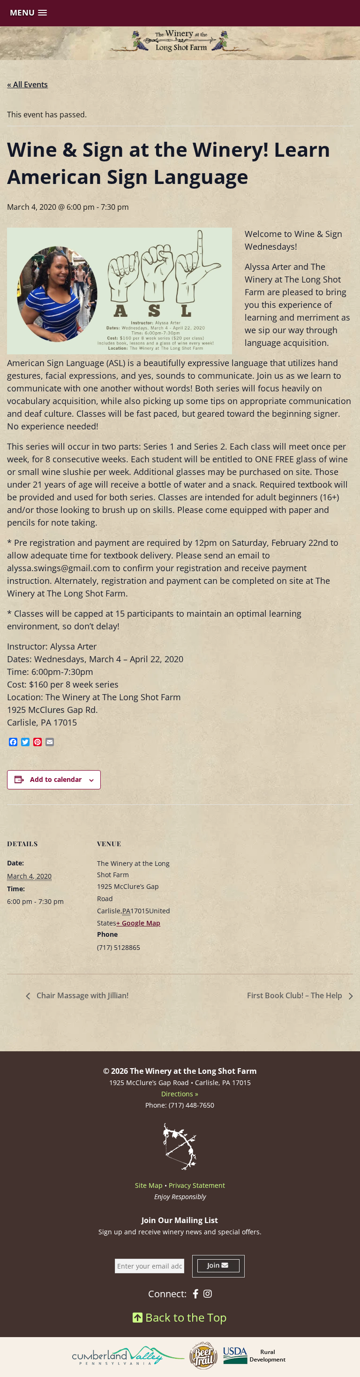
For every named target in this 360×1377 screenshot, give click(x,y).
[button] (28, 13)
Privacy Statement (197, 1185)
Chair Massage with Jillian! (81, 995)
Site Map (149, 1185)
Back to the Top (184, 1317)
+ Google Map (138, 922)
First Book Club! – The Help (295, 995)
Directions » (179, 1093)
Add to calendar (56, 779)
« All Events (27, 84)
